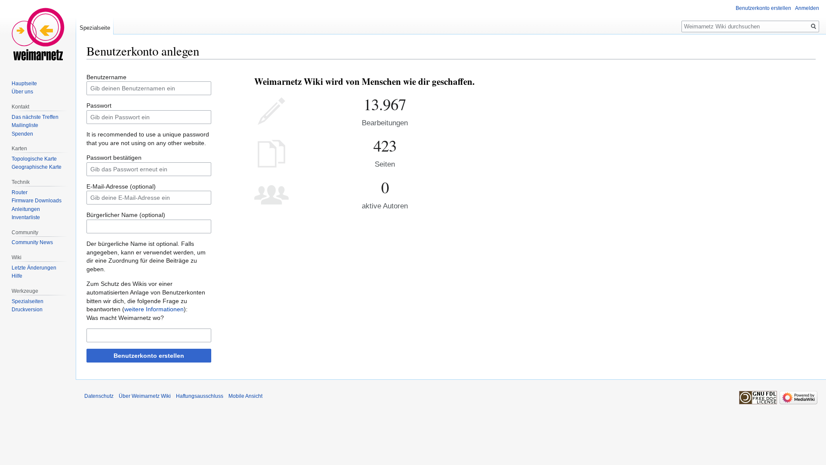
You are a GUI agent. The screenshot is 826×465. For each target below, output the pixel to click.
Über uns (22, 92)
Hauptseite (24, 84)
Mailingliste (25, 125)
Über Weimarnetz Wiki (145, 396)
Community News (32, 242)
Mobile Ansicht (245, 396)
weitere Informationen (154, 309)
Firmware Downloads (37, 201)
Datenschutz (99, 396)
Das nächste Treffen (35, 117)
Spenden (22, 134)
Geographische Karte (37, 167)
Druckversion (27, 310)
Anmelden (807, 8)
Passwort (98, 105)
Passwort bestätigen (114, 157)
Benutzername (106, 77)
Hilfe (17, 276)
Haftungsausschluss (199, 396)
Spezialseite (95, 28)
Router (20, 192)
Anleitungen (26, 209)
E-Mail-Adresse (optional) (121, 186)
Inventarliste (26, 217)
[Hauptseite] (37, 34)
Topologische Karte (34, 159)
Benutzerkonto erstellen (149, 355)
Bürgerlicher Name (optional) (125, 214)
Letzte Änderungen (34, 268)
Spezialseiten (27, 301)
